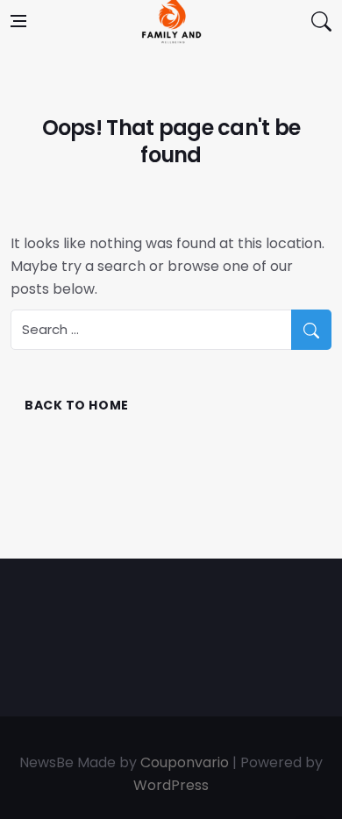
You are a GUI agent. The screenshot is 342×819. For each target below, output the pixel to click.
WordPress (171, 785)
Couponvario (184, 762)
